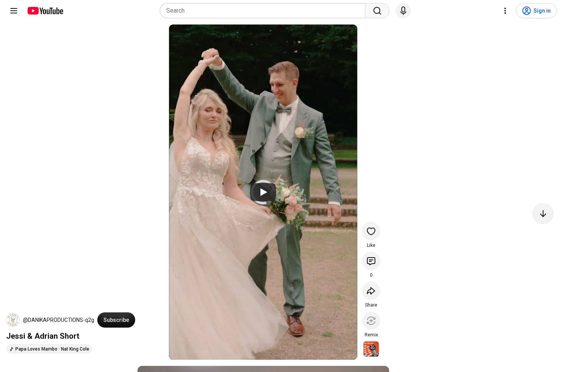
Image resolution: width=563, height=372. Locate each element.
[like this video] (371, 231)
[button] (13, 320)
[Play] (263, 192)
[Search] (377, 10)
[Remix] (371, 321)
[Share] (371, 291)
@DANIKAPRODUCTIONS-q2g (58, 320)
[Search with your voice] (403, 10)
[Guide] (13, 10)
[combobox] (264, 10)
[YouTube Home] (45, 10)
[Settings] (505, 10)
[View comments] (371, 261)
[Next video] (543, 213)
